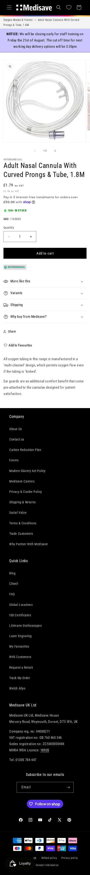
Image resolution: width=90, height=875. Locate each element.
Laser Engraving (20, 636)
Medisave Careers (22, 481)
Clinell (13, 583)
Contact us (16, 439)
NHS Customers (20, 657)
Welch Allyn (17, 688)
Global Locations (21, 605)
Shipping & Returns (22, 502)
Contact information (47, 865)
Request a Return (21, 667)
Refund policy (49, 857)
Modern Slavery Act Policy (27, 471)
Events (14, 460)
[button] (9, 7)
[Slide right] (55, 151)
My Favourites (19, 646)
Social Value (18, 512)
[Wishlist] (69, 7)
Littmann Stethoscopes (25, 625)
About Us (15, 429)
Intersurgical (13, 159)
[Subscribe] (68, 787)
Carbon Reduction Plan (25, 450)
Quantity (8, 227)
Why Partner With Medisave (28, 544)
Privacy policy (69, 857)
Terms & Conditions (22, 523)
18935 (44, 750)
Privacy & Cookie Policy (25, 492)
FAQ (12, 594)
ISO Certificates (20, 615)
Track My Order (19, 678)
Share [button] (12, 331)
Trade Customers (21, 533)
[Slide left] (35, 151)
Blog (12, 573)
